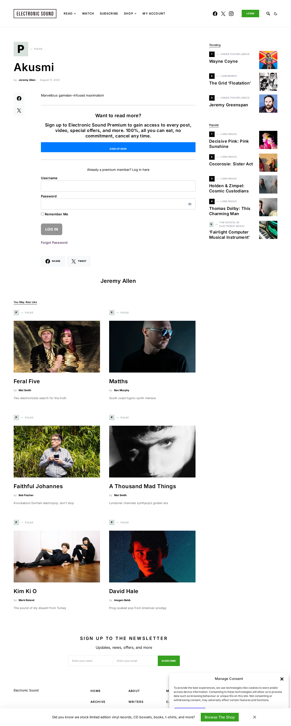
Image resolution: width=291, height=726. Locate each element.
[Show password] (190, 204)
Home (95, 691)
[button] (282, 678)
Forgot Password (54, 242)
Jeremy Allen (27, 80)
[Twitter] (223, 13)
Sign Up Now (118, 148)
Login (250, 13)
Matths (118, 381)
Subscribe (169, 660)
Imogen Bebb (122, 600)
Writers (135, 702)
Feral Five (27, 381)
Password (49, 196)
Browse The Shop (220, 717)
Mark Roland (26, 600)
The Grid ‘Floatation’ (230, 83)
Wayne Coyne (223, 61)
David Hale (123, 591)
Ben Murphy (121, 390)
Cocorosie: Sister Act (231, 164)
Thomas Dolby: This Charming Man (229, 211)
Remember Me (56, 214)
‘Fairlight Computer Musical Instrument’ (229, 235)
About (134, 691)
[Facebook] (215, 13)
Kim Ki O (25, 591)
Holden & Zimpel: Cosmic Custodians (229, 188)
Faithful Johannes (38, 486)
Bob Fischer (26, 495)
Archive (97, 702)
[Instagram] (231, 13)
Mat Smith (25, 390)
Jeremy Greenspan (228, 104)
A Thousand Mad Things (142, 486)
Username (49, 178)
